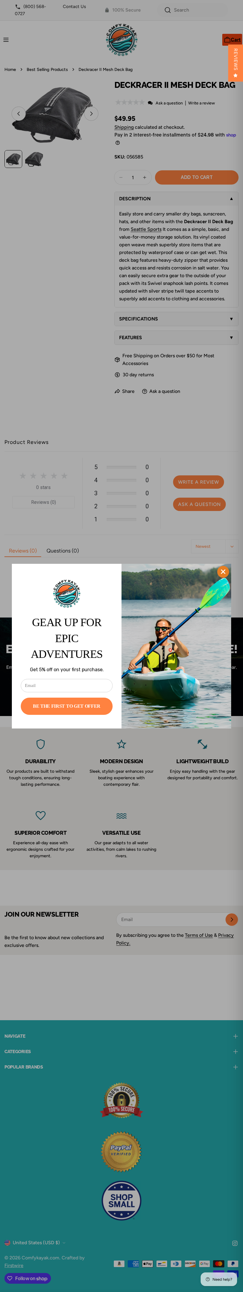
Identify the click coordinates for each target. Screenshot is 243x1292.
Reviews (236, 59)
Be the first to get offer (66, 706)
